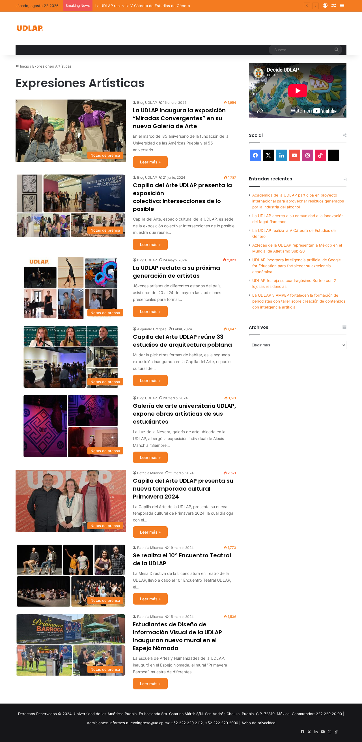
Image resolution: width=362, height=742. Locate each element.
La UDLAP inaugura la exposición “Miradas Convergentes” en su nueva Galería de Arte (179, 118)
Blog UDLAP (147, 102)
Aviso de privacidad (258, 723)
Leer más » (150, 161)
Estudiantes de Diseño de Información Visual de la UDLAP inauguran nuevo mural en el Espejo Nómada (177, 636)
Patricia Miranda (150, 473)
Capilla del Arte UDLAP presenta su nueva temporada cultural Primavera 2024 (183, 489)
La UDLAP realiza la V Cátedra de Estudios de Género (142, 5)
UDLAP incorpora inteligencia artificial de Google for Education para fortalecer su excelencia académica (296, 266)
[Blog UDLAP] (30, 28)
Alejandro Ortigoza (152, 329)
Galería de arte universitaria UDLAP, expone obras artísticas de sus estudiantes (184, 414)
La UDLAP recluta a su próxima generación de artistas (176, 272)
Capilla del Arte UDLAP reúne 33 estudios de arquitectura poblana (182, 341)
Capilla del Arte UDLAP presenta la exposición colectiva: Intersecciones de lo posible (182, 197)
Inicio (24, 66)
